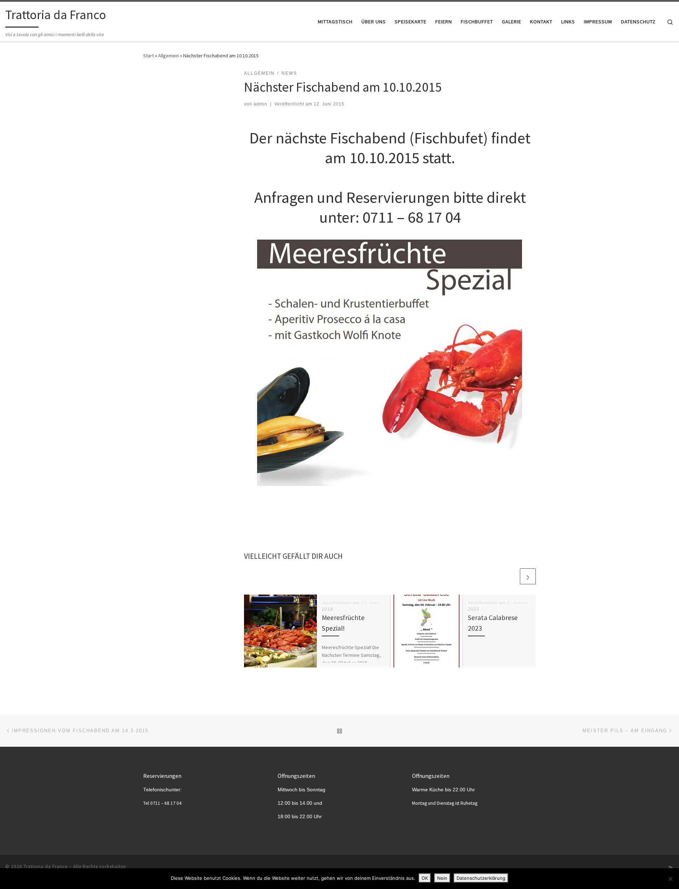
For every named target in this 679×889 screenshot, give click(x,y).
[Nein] (670, 878)
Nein (442, 878)
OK (425, 878)
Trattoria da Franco (46, 867)
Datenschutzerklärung (481, 878)
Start (148, 55)
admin (260, 104)
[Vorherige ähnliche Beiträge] (511, 576)
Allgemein (168, 55)
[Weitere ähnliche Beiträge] (528, 576)
